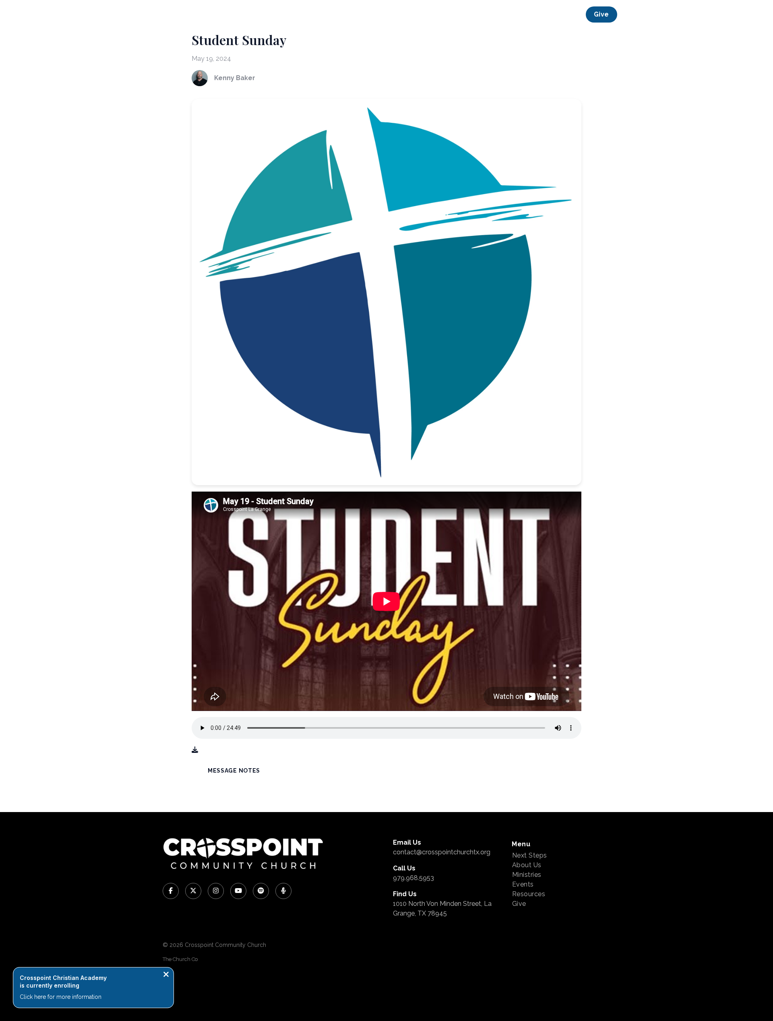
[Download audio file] (195, 750)
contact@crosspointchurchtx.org (441, 852)
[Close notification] (166, 975)
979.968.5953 (413, 878)
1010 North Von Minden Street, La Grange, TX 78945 (442, 908)
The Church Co (180, 959)
